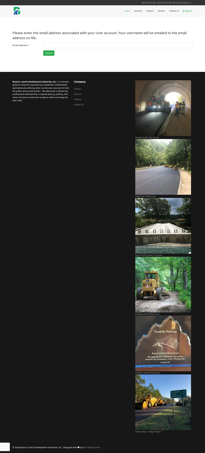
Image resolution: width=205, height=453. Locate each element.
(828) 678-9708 (165, 3)
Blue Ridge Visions (91, 447)
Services (138, 10)
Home (127, 10)
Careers (161, 10)
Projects (150, 10)
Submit (49, 53)
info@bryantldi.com (183, 3)
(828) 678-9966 (150, 3)
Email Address (21, 45)
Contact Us (174, 10)
